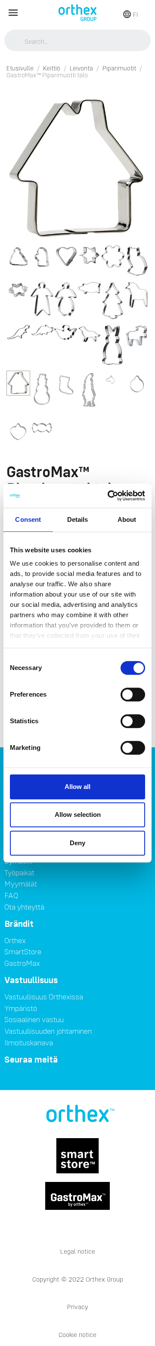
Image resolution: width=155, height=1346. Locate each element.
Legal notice (77, 1251)
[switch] (133, 694)
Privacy (77, 1307)
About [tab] (127, 519)
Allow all (77, 786)
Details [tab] (77, 519)
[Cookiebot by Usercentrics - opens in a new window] (109, 495)
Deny (77, 843)
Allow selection (78, 814)
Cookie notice (77, 1335)
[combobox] (78, 41)
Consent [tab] (28, 519)
